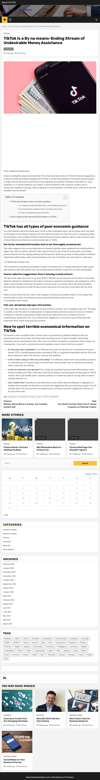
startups (72, 655)
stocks (89, 655)
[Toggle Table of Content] (64, 197)
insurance (50, 647)
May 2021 (7, 616)
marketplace (9, 651)
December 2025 (9, 572)
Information (38, 647)
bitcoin (26, 639)
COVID (6, 643)
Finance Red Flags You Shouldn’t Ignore (81, 448)
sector (6, 655)
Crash (26, 643)
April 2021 (7, 620)
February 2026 (8, 564)
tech (6, 659)
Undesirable (54, 397)
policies (67, 651)
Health (17, 647)
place (51, 651)
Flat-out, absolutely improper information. (35, 213)
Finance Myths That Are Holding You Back (16, 448)
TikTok (45, 397)
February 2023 (8, 600)
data (43, 643)
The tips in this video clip (14, 278)
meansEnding (23, 397)
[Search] (96, 19)
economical (60, 643)
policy (75, 651)
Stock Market (8, 549)
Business (35, 639)
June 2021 (7, 612)
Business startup (10, 533)
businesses (47, 639)
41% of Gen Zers (48, 176)
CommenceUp (61, 639)
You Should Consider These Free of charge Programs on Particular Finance (77, 404)
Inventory (74, 647)
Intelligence (62, 647)
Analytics (7, 639)
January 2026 (8, 568)
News (29, 651)
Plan (58, 651)
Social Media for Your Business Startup (14, 761)
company (74, 639)
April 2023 (7, 596)
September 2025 (9, 584)
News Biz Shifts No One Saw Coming (48, 719)
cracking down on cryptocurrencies (44, 312)
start (42, 655)
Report (84, 651)
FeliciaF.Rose (21, 53)
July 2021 (7, 608)
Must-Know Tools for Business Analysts (80, 719)
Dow (50, 643)
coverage (85, 639)
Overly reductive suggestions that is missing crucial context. (42, 209)
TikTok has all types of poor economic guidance (31, 202)
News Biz (6, 545)
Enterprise (72, 643)
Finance (7, 33)
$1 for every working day (80, 270)
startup (62, 655)
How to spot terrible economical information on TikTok (33, 217)
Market (84, 647)
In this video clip (11, 309)
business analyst (9, 530)
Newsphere (56, 777)
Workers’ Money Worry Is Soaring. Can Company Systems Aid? (25, 404)
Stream (38, 397)
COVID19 (16, 643)
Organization (40, 651)
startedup (51, 655)
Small (34, 655)
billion (17, 639)
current (35, 643)
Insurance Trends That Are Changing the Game (16, 719)
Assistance (12, 397)
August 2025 (8, 588)
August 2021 (8, 604)
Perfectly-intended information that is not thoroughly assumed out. (44, 205)
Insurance (7, 541)
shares (25, 655)
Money (32, 397)
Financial (7, 647)
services (16, 655)
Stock (81, 655)
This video (8, 248)
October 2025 (8, 580)
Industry (27, 647)
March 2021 (7, 624)
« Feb (5, 515)
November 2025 (9, 576)
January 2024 (8, 592)
